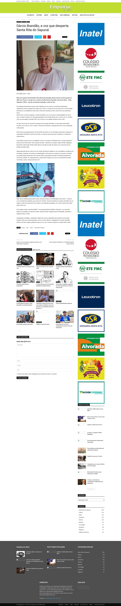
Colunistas (43, 1)
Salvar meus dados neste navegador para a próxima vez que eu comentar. (37, 374)
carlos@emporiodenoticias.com (52, 598)
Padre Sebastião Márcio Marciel (64, 303)
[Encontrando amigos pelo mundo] (25, 317)
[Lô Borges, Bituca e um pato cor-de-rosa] (25, 259)
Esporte (58, 322)
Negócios (81, 529)
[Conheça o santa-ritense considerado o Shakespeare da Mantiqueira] (82, 482)
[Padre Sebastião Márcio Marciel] (65, 296)
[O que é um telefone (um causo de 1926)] (45, 259)
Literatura (58, 1)
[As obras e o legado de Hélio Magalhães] (82, 435)
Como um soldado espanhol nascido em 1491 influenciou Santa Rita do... (34, 561)
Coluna (23, 227)
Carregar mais (90, 489)
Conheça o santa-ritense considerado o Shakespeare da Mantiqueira (95, 481)
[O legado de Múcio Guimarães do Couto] (65, 259)
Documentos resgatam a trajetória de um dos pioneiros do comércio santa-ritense (64, 286)
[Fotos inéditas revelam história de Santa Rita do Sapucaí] (82, 450)
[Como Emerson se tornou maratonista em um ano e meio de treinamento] (65, 317)
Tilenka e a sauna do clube (42, 324)
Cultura (24, 21)
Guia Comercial (65, 1)
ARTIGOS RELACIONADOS (24, 249)
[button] (102, 15)
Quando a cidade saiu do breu (94, 424)
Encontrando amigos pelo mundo (25, 324)
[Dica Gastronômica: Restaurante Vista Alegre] (82, 442)
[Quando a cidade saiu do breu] (82, 427)
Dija (27, 227)
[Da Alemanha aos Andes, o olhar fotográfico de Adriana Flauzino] (25, 296)
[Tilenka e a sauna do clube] (45, 317)
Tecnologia (82, 525)
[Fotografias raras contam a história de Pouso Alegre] (82, 466)
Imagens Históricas (84, 532)
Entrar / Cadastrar (35, 1)
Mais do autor (36, 249)
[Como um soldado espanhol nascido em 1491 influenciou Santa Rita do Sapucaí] (21, 562)
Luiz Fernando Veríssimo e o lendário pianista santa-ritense (61, 243)
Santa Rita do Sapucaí (80, 1)
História (48, 1)
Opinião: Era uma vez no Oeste (94, 456)
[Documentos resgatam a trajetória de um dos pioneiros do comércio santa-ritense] (65, 277)
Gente (53, 1)
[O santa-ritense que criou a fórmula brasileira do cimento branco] (45, 277)
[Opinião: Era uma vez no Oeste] (82, 458)
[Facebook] (89, 1)
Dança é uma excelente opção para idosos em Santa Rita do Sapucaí (29, 243)
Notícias (72, 1)
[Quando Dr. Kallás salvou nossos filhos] (82, 411)
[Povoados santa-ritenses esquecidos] (25, 277)
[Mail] (94, 1)
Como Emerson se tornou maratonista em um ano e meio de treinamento (64, 326)
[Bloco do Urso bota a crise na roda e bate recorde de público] (82, 419)
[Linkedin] (91, 1)
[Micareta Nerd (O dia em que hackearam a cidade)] (82, 474)
